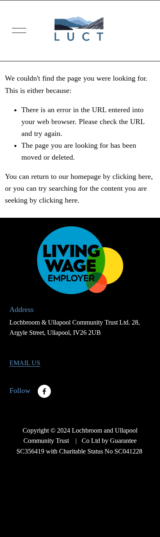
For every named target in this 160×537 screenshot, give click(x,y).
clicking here (131, 176)
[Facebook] (44, 391)
